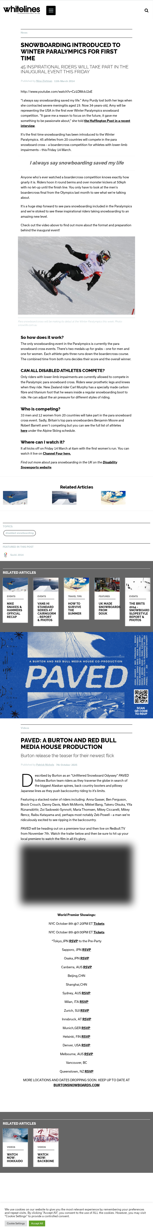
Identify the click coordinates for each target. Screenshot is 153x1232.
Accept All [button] (37, 1223)
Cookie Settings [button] (16, 1223)
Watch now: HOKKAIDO (15, 1147)
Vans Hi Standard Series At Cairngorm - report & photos (76, 498)
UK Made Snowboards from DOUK (107, 598)
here (24, 430)
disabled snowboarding (20, 533)
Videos (25, 727)
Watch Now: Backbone (45, 1147)
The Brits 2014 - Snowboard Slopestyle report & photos (137, 602)
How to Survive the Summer (125, 498)
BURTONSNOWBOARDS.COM (76, 1085)
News (24, 32)
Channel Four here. (57, 453)
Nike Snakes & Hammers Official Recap (27, 498)
